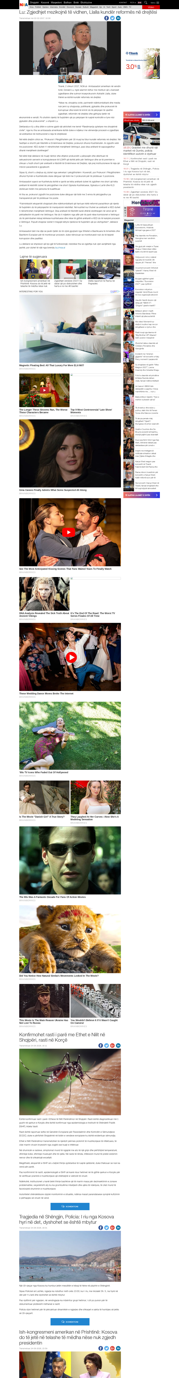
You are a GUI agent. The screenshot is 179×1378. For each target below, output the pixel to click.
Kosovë (45, 2)
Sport (114, 7)
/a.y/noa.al (60, 247)
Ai (104, 7)
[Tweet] (112, 19)
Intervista (54, 7)
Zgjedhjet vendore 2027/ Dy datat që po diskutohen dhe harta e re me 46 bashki (140, 195)
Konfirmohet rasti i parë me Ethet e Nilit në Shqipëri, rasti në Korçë (140, 161)
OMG (125, 7)
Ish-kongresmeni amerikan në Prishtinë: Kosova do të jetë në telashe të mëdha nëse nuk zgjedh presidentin (35, 285)
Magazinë (94, 7)
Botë (76, 2)
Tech (108, 7)
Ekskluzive (86, 2)
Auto (120, 7)
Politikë (38, 7)
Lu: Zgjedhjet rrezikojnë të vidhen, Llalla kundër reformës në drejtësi (88, 12)
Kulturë (86, 7)
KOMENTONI (72, 1206)
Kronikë (62, 7)
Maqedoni (56, 2)
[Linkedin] (118, 19)
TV (130, 7)
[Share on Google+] (112, 1047)
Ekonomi (70, 7)
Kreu (32, 7)
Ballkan (68, 2)
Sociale (78, 7)
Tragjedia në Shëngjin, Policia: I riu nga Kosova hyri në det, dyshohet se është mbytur (141, 171)
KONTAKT (123, 2)
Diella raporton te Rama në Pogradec (101, 282)
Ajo (100, 7)
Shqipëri (34, 2)
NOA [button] (132, 2)
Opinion (45, 7)
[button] (156, 2)
